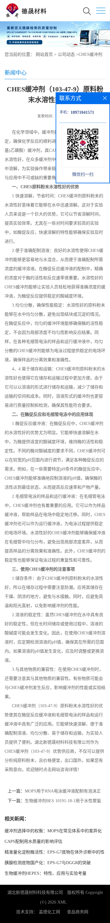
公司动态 (66, 54)
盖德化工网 (49, 912)
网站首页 (44, 54)
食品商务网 (77, 912)
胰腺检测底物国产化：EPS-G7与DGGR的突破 (48, 862)
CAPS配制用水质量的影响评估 (33, 841)
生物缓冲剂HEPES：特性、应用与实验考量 (45, 873)
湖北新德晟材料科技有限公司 (35, 892)
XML (62, 902)
